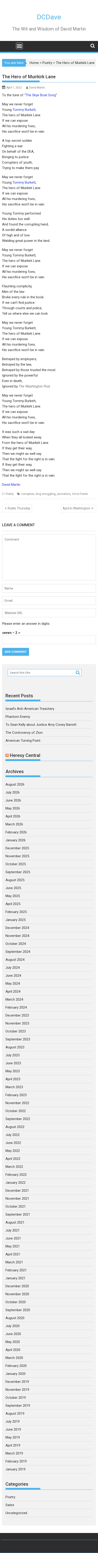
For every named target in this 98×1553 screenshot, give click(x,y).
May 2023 (12, 1071)
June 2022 (13, 1143)
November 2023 (17, 1023)
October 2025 (15, 864)
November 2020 (17, 1294)
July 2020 (12, 1326)
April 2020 (12, 1350)
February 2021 (16, 1270)
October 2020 (15, 1302)
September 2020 (17, 1310)
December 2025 (17, 848)
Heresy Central (25, 755)
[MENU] (19, 46)
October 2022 (15, 1111)
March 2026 (14, 824)
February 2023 (16, 1095)
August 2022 (14, 1127)
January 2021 (15, 1278)
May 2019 (12, 1437)
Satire (9, 1505)
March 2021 (14, 1262)
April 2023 (12, 1079)
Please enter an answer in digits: (26, 624)
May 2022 (12, 1151)
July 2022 (12, 1135)
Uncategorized (16, 1513)
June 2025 (13, 888)
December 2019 (17, 1382)
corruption (27, 494)
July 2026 (12, 792)
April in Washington (76, 508)
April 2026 (12, 816)
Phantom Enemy (17, 717)
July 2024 (12, 968)
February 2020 (16, 1366)
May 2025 (12, 896)
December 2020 (17, 1286)
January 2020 (15, 1374)
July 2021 (12, 1230)
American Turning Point (22, 741)
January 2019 (15, 1469)
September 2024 (17, 952)
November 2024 (17, 936)
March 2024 (14, 999)
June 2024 (13, 976)
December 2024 (17, 928)
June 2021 (13, 1238)
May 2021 (12, 1246)
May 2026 (12, 808)
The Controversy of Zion (24, 733)
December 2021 (17, 1191)
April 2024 (12, 991)
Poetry (47, 63)
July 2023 (12, 1055)
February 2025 (16, 912)
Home (34, 63)
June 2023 (13, 1063)
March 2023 (14, 1087)
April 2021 (12, 1254)
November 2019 (17, 1390)
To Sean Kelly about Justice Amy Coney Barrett (40, 725)
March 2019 (14, 1453)
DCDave (49, 17)
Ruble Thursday (19, 508)
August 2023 (14, 1047)
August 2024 (14, 960)
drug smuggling (45, 494)
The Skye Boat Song (41, 95)
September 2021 (17, 1214)
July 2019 (12, 1421)
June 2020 (13, 1334)
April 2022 (12, 1159)
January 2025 (15, 920)
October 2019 (15, 1398)
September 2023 (17, 1039)
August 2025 (14, 880)
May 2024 (12, 983)
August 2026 (14, 784)
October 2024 (15, 944)
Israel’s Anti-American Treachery (29, 709)
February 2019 (16, 1461)
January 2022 (15, 1183)
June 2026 (13, 800)
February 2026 (16, 832)
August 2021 (14, 1222)
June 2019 (13, 1429)
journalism (63, 494)
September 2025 (17, 872)
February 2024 (16, 1007)
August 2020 (14, 1318)
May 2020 (12, 1342)
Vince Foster (80, 494)
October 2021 (15, 1206)
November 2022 (17, 1103)
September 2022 (17, 1119)
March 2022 (14, 1167)
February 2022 (16, 1175)
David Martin (37, 87)
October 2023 (15, 1031)
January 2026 (15, 840)
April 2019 (12, 1445)
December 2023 (17, 1015)
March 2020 (14, 1358)
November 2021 (17, 1198)
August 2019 (14, 1413)
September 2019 (17, 1406)
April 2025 (12, 904)
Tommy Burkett (24, 110)
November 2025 (17, 856)
